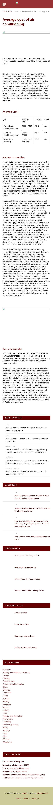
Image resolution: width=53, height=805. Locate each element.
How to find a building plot (13, 762)
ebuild (24, 793)
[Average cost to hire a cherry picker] (7, 593)
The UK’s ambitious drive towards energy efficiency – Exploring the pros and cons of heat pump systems (27, 450)
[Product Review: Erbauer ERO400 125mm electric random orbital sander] (7, 495)
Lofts (5, 713)
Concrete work (9, 681)
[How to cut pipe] (7, 615)
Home (18, 799)
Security (6, 730)
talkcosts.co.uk (42, 793)
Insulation (7, 704)
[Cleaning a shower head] (7, 638)
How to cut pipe (21, 613)
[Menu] (4, 4)
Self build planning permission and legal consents (23, 778)
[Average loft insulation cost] (7, 570)
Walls (5, 736)
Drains (5, 687)
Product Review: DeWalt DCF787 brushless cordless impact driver (27, 440)
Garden (6, 698)
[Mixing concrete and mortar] (7, 650)
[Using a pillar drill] (7, 627)
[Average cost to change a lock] (7, 558)
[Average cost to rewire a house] (7, 581)
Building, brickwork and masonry (16, 672)
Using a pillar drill (22, 624)
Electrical (6, 690)
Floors (5, 696)
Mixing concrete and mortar (26, 648)
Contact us (35, 799)
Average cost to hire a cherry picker (29, 591)
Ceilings (6, 675)
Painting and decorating (12, 716)
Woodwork (7, 742)
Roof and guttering (10, 725)
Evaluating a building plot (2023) (16, 765)
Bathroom (7, 669)
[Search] (49, 4)
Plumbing (7, 722)
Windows (6, 739)
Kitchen (6, 707)
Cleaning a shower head (24, 636)
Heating (6, 701)
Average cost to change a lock (27, 556)
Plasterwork (8, 719)
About (26, 799)
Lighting (6, 710)
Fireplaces (7, 693)
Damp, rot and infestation (13, 684)
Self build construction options (15, 771)
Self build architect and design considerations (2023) (24, 775)
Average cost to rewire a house (27, 579)
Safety (5, 727)
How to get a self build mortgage (16, 768)
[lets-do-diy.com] (26, 4)
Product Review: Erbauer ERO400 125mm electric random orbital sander (26, 429)
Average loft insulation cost (26, 567)
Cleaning (6, 678)
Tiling (5, 733)
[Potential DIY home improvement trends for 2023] (7, 536)
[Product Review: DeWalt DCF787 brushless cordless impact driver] (7, 508)
